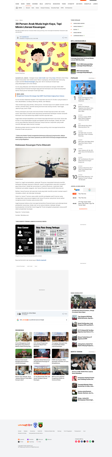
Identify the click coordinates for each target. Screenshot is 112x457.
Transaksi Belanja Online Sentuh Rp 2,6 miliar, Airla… (86, 385)
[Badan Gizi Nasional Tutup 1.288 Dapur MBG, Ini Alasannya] (83, 87)
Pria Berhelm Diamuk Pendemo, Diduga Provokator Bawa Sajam (83, 311)
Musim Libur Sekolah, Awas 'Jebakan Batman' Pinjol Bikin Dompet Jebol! (23, 378)
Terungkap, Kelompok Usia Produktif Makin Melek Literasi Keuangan (59, 344)
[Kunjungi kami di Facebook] (82, 441)
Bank (33, 7)
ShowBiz (35, 4)
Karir (84, 431)
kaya (54, 78)
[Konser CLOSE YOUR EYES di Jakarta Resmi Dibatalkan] (83, 362)
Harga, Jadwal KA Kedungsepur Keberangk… (86, 399)
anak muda (42, 78)
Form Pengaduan (68, 431)
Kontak (19, 431)
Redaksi (25, 431)
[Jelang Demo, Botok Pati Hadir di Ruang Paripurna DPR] (74, 344)
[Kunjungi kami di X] (85, 441)
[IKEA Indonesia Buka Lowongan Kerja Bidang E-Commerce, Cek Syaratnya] (73, 71)
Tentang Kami (77, 431)
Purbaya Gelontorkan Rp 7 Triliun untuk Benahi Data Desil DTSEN (85, 169)
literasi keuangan (30, 81)
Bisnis (28, 4)
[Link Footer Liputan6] (25, 425)
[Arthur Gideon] (20, 314)
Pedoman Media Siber (50, 431)
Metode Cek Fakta (22, 433)
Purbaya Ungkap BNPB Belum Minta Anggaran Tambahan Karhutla (84, 118)
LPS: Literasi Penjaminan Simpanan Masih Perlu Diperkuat (41, 344)
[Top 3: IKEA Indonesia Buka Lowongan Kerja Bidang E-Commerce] (73, 64)
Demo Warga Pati (77, 293)
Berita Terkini (76, 352)
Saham (37, 7)
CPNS (62, 7)
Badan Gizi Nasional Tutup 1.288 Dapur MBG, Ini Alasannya (85, 99)
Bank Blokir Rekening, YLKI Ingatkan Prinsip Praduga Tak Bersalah (85, 178)
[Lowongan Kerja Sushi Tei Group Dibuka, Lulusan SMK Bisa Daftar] (83, 50)
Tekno (64, 4)
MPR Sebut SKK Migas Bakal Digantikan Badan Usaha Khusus (86, 143)
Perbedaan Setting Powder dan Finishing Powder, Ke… (86, 378)
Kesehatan (56, 4)
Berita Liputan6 (41, 260)
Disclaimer (32, 431)
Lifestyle (48, 4)
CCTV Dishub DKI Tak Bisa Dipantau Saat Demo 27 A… (86, 331)
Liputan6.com (25, 36)
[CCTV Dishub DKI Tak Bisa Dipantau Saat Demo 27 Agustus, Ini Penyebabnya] (74, 331)
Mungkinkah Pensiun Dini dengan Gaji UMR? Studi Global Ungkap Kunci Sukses (40, 96)
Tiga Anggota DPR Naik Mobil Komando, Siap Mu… (86, 317)
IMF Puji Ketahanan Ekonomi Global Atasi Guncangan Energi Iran (86, 160)
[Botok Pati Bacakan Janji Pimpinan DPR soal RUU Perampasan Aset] (74, 324)
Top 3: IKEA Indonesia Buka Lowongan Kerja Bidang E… (85, 65)
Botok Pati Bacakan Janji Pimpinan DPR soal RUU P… (86, 324)
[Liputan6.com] (18, 38)
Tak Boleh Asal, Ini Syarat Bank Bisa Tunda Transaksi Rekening (85, 134)
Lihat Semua (91, 78)
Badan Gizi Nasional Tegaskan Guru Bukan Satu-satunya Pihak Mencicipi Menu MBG (86, 109)
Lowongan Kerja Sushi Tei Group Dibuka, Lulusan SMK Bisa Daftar (82, 59)
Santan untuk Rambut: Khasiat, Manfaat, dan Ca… (86, 392)
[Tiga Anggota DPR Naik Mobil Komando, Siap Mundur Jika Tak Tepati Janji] (74, 317)
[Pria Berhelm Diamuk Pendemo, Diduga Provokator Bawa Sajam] (83, 302)
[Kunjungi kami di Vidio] (76, 441)
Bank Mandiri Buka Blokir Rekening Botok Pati (85, 126)
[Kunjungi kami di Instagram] (87, 441)
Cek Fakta (79, 4)
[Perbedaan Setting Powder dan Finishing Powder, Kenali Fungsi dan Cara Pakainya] (74, 378)
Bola (41, 4)
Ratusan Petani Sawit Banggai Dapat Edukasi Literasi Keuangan (21, 361)
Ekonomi (28, 7)
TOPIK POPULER (75, 20)
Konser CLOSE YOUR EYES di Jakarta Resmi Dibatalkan (82, 372)
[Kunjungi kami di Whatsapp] (90, 441)
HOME (17, 4)
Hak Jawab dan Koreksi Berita (36, 433)
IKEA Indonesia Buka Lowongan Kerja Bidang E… (85, 71)
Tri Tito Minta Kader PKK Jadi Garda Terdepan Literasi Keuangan (42, 378)
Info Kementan (68, 7)
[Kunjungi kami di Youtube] (79, 441)
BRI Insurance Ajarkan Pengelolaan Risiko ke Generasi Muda (58, 378)
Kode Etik (40, 431)
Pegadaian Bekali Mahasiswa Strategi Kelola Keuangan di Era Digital (42, 361)
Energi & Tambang (45, 7)
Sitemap (59, 431)
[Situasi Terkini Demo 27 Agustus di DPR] (74, 337)
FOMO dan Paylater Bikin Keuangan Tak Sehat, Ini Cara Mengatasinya (60, 361)
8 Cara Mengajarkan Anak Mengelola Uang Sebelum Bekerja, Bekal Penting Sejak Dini (23, 344)
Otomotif (71, 4)
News (23, 4)
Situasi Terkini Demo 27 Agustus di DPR (85, 338)
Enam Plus (87, 4)
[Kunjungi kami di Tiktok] (93, 441)
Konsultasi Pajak (55, 7)
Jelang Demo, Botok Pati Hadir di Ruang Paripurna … (86, 344)
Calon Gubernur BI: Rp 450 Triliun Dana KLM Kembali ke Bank (86, 152)
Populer (74, 78)
